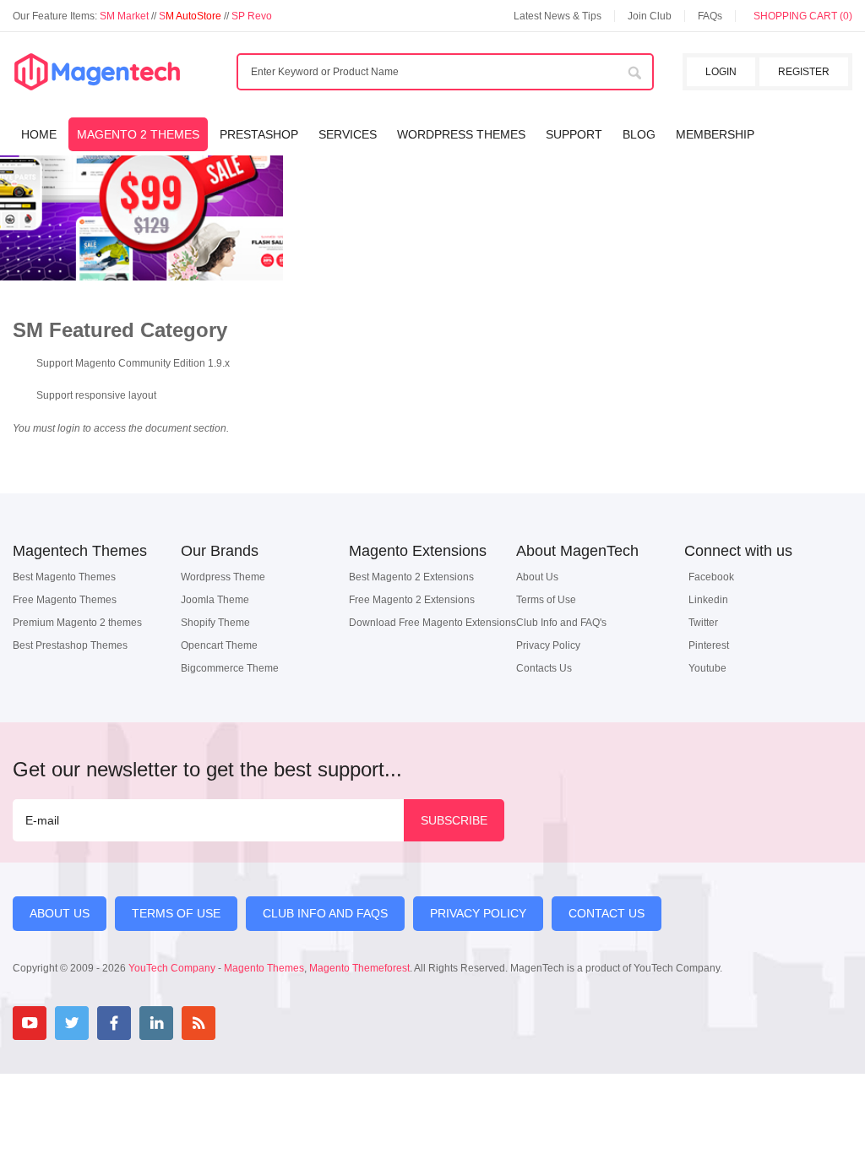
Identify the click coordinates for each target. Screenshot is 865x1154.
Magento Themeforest (359, 968)
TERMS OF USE (176, 913)
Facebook (711, 577)
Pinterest (708, 645)
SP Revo (251, 16)
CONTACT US (607, 913)
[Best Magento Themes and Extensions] (97, 72)
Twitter (703, 623)
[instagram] (241, 1023)
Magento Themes (264, 968)
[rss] (198, 1023)
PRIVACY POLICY (478, 913)
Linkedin (708, 600)
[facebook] (114, 1023)
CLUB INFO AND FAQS (325, 913)
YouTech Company (171, 968)
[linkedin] (156, 1023)
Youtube (707, 668)
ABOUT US (60, 913)
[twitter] (72, 1023)
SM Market (125, 16)
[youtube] (29, 1023)
